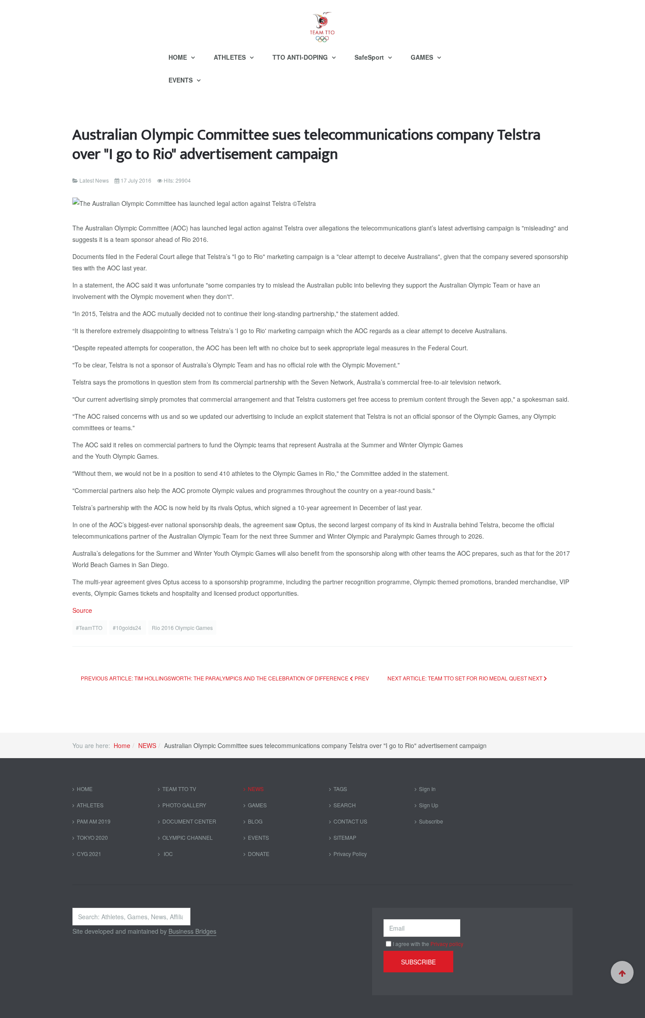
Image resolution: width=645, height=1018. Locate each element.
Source (82, 610)
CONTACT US (350, 821)
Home (122, 745)
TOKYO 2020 (92, 837)
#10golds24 (128, 627)
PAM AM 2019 (94, 821)
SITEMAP (344, 837)
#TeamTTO (90, 627)
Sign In (427, 788)
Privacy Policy (350, 853)
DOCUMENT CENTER (189, 821)
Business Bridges (192, 931)
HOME (178, 57)
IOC (167, 853)
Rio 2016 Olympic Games (182, 627)
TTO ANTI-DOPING (301, 57)
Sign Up (428, 805)
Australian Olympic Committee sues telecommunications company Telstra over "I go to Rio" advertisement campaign (306, 144)
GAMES (423, 57)
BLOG (255, 821)
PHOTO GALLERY (184, 805)
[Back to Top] (622, 972)
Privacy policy (446, 943)
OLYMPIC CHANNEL (187, 837)
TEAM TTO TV (179, 788)
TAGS (340, 788)
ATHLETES (230, 57)
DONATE (258, 853)
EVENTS (181, 80)
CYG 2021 (89, 853)
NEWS (147, 745)
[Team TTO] (322, 22)
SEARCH (344, 805)
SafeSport (370, 57)
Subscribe (431, 821)
